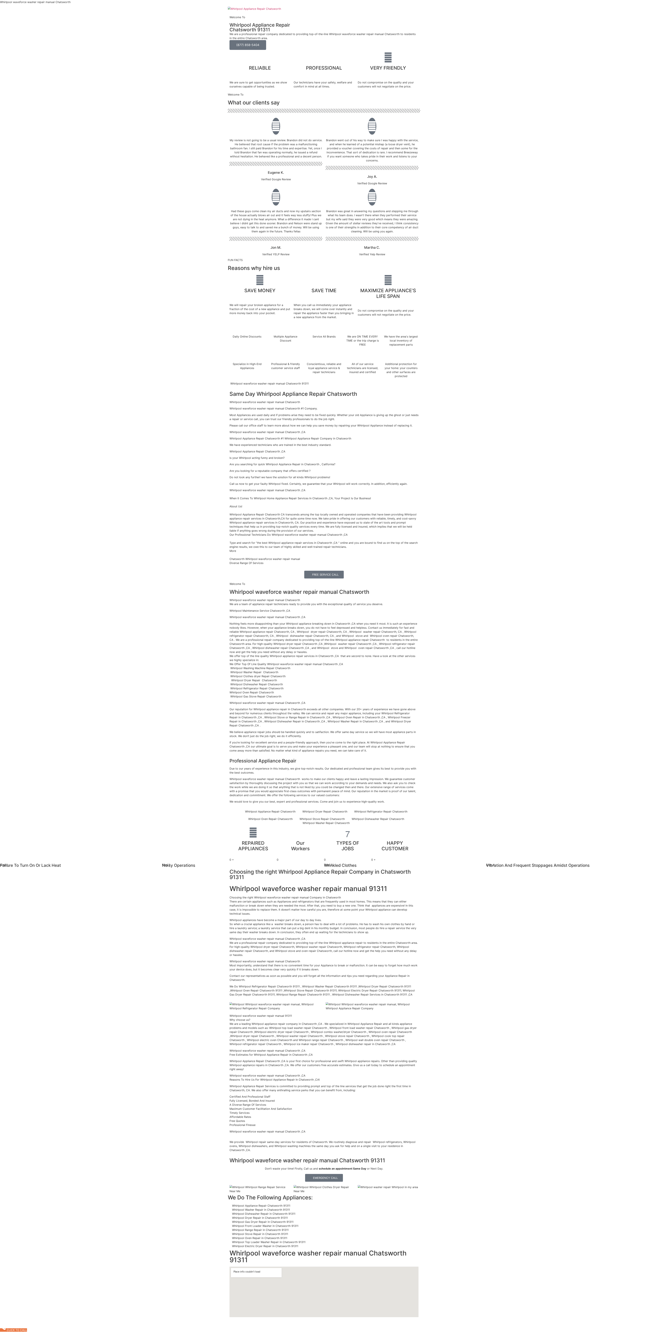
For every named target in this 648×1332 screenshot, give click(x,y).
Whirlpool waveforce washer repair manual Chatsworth (299, 592)
